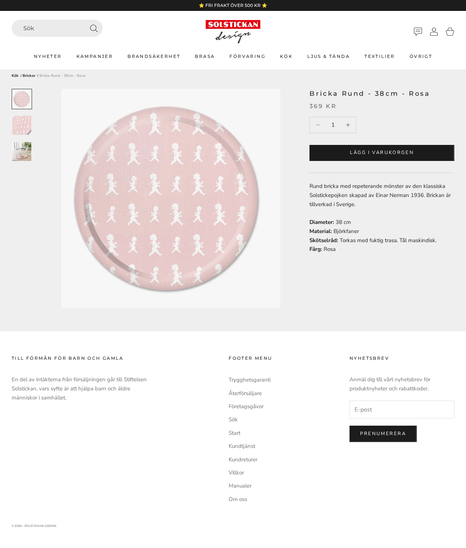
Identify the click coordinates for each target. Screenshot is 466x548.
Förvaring (247, 56)
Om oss (238, 499)
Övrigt (421, 56)
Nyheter (48, 56)
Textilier (379, 56)
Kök (286, 56)
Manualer (240, 485)
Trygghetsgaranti (249, 379)
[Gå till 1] (22, 99)
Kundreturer (243, 459)
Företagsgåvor (246, 406)
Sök (233, 419)
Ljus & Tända (328, 56)
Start (234, 433)
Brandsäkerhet (153, 56)
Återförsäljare (245, 393)
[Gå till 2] (22, 125)
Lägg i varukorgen (382, 152)
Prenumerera (383, 433)
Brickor (29, 75)
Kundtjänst (242, 446)
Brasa (205, 56)
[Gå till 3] (22, 151)
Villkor (236, 472)
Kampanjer (94, 56)
